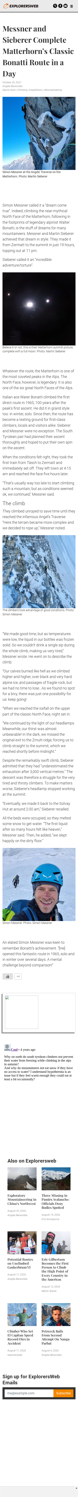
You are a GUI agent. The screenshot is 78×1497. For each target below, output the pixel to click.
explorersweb (14, 1355)
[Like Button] (7, 976)
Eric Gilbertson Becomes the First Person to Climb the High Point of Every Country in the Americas (55, 1269)
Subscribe (63, 1393)
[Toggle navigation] (72, 6)
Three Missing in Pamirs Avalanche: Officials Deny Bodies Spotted (55, 1201)
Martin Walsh (49, 1291)
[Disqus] (39, 1094)
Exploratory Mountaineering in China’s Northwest (21, 1199)
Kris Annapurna (50, 1219)
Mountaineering (53, 89)
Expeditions (35, 89)
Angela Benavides (12, 86)
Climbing (22, 89)
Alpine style (8, 89)
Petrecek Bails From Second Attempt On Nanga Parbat (55, 1337)
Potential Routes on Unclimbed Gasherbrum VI (20, 1263)
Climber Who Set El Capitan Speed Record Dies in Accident (20, 1337)
